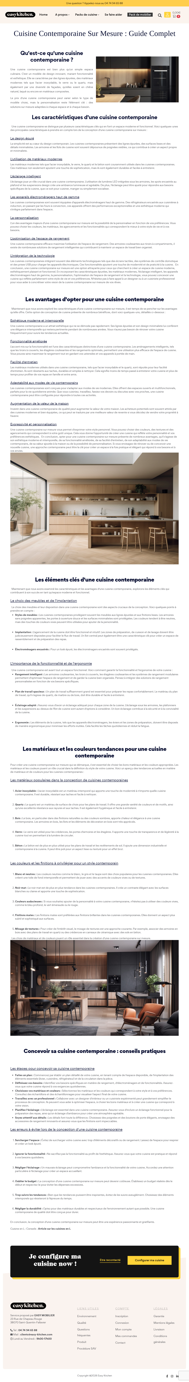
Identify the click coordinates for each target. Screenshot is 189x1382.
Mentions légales (164, 1322)
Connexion (122, 1322)
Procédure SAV (86, 1348)
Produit (81, 1342)
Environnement (86, 1316)
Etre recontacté (110, 1260)
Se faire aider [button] (113, 15)
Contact (120, 1342)
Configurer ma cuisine (149, 1260)
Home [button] (43, 15)
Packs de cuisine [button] (86, 15)
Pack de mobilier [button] (140, 15)
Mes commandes (126, 1336)
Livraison (159, 1329)
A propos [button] (61, 15)
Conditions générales (160, 1339)
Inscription (121, 1316)
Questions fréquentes (83, 1332)
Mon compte (123, 1329)
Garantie (159, 1316)
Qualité (81, 1322)
